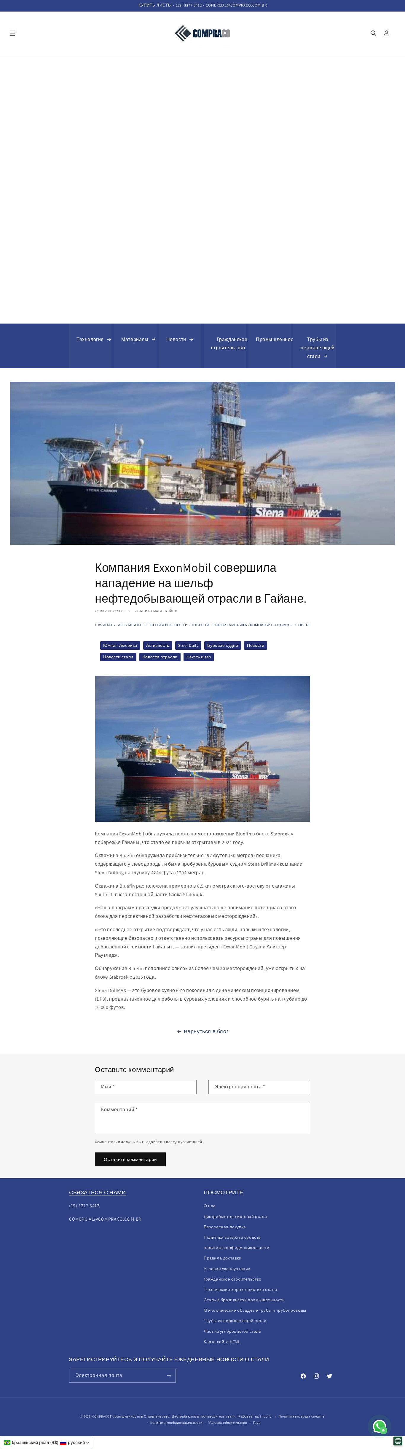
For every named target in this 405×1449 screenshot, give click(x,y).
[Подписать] (169, 1376)
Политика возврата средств (232, 1237)
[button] (12, 33)
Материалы (134, 339)
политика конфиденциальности (176, 1423)
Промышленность (277, 339)
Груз (257, 1423)
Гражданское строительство (229, 343)
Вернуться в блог (206, 1031)
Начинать (105, 625)
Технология (90, 339)
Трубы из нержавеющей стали (318, 348)
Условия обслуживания (227, 1423)
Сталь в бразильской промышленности (244, 1299)
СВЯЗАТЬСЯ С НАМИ (97, 1192)
